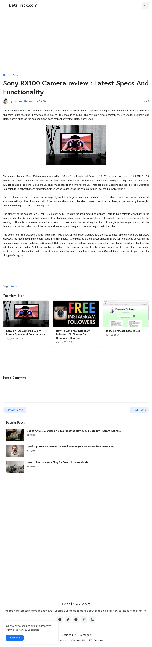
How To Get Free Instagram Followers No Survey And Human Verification (73, 334)
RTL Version (96, 640)
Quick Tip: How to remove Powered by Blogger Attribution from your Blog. (70, 446)
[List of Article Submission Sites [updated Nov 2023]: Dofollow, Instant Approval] (15, 435)
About (64, 640)
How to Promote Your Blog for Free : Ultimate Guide (57, 462)
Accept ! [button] (15, 637)
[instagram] (84, 619)
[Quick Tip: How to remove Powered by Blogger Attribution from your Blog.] (15, 451)
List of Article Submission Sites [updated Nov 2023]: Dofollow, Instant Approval (74, 430)
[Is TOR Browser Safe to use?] (126, 314)
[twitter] (68, 619)
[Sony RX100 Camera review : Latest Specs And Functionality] (26, 314)
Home (7, 75)
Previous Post (15, 410)
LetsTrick (85, 634)
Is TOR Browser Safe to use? (123, 330)
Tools (16, 75)
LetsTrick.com (23, 5)
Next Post (138, 410)
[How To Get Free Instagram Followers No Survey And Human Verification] (76, 314)
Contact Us (78, 640)
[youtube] (76, 619)
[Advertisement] (76, 42)
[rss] (92, 619)
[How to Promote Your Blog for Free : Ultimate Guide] (15, 467)
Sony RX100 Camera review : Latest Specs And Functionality (25, 332)
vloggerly (44, 205)
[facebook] (60, 619)
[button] (4, 5)
